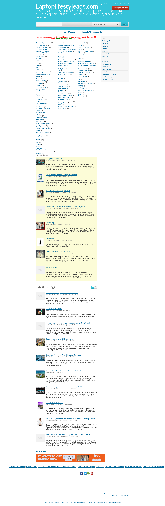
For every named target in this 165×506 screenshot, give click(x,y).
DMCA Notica (65, 502)
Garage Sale (39, 119)
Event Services (62, 92)
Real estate (61, 57)
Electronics (39, 116)
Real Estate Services (64, 83)
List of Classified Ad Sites (114, 467)
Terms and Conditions (102, 502)
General (38, 65)
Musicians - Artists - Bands (85, 51)
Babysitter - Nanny (63, 86)
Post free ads (121, 493)
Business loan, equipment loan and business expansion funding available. (71, 419)
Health (37, 67)
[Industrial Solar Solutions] (40, 406)
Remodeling (50, 223)
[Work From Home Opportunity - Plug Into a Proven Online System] (40, 438)
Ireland (105, 56)
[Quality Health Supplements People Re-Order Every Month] (40, 210)
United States (107, 79)
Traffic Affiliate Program (86, 467)
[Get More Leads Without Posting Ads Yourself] (40, 178)
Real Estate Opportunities (43, 71)
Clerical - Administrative (84, 67)
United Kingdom (108, 77)
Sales (79, 94)
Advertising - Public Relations (86, 63)
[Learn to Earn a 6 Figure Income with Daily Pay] (40, 296)
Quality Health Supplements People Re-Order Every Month (66, 207)
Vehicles (38, 140)
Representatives (40, 73)
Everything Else (40, 136)
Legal (79, 80)
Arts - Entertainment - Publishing (87, 65)
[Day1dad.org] (40, 242)
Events (80, 49)
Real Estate (81, 89)
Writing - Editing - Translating (66, 106)
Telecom (38, 76)
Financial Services (63, 94)
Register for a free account (107, 4)
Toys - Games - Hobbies (42, 132)
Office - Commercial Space (65, 72)
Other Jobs (81, 98)
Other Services (62, 108)
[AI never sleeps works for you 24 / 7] (40, 194)
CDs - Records (40, 107)
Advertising (39, 85)
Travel (37, 78)
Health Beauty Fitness (64, 97)
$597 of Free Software (17, 467)
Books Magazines (41, 103)
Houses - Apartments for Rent (66, 61)
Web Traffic (39, 84)
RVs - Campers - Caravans (43, 150)
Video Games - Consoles (43, 134)
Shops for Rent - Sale (64, 74)
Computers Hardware (41, 112)
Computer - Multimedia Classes (66, 46)
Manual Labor (81, 81)
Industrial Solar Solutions (54, 403)
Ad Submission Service (67, 467)
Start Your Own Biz (41, 91)
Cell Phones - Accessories (43, 108)
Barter (37, 101)
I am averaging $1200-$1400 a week (58, 251)
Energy (38, 62)
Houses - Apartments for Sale (66, 60)
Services (60, 78)
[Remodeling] (40, 226)
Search (124, 24)
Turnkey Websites (41, 80)
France (105, 46)
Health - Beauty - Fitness (65, 95)
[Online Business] (40, 270)
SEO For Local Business (54, 309)
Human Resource (82, 76)
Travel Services (62, 85)
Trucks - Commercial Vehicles (44, 152)
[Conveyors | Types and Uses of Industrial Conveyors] (40, 358)
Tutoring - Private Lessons (65, 51)
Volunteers (81, 53)
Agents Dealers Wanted (42, 51)
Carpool (80, 46)
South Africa (106, 69)
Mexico (105, 61)
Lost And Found (82, 55)
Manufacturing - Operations (85, 83)
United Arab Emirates (109, 74)
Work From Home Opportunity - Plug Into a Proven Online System (68, 435)
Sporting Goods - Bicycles (43, 128)
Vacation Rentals (62, 67)
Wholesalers (39, 55)
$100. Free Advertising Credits (153, 467)
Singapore (105, 66)
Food (37, 64)
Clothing (38, 110)
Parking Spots (62, 69)
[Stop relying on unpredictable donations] (40, 342)
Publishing (38, 69)
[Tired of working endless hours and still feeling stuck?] (40, 390)
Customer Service (83, 69)
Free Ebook (100, 467)
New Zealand (106, 64)
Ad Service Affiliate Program (48, 467)
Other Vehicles (40, 153)
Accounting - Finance (84, 61)
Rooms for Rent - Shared (65, 63)
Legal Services (62, 81)
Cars (37, 143)
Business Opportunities (43, 43)
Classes (60, 43)
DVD (37, 114)
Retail (79, 92)
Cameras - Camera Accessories (44, 105)
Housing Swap (62, 65)
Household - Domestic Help (65, 101)
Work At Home (40, 56)
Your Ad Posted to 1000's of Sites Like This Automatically (82, 32)
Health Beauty (40, 121)
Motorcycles (39, 146)
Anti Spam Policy (56, 502)
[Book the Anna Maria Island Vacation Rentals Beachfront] (40, 374)
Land (59, 70)
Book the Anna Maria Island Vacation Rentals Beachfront (65, 371)
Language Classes (63, 47)
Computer (38, 58)
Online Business (51, 267)
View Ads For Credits (123, 4)
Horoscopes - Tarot (63, 99)
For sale (38, 95)
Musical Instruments (41, 127)
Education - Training (83, 70)
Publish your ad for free (121, 8)
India (105, 51)
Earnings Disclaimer (82, 502)
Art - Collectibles (40, 99)
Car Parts (38, 144)
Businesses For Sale (41, 49)
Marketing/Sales (40, 89)
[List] (92, 287)
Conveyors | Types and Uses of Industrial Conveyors (63, 355)
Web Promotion (40, 82)
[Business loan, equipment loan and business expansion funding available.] (40, 422)
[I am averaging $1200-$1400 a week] (40, 254)
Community (81, 43)
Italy (104, 59)
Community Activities (84, 47)
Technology (81, 96)
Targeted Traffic (31, 467)
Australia (106, 41)
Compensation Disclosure (114, 502)
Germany (105, 48)
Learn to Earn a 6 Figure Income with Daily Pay (62, 293)
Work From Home (40, 46)
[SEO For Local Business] (40, 312)
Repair (59, 104)
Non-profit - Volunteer (84, 87)
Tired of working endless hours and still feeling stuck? (64, 387)
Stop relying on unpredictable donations (59, 339)
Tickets (38, 130)
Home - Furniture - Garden (43, 123)
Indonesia (105, 54)
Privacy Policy (48, 502)
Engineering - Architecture (85, 72)
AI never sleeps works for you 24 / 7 (58, 191)
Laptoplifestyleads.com (67, 6)
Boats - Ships (39, 148)
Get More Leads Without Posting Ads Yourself (61, 175)
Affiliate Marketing (41, 87)
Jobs (79, 58)
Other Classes (62, 53)
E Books (38, 60)
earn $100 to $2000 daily (54, 159)
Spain (104, 72)
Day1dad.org (50, 238)
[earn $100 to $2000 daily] (40, 162)
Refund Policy (72, 502)
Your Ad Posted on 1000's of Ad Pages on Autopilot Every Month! (68, 323)
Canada (105, 43)
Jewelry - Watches (41, 125)
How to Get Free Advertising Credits (120, 495)
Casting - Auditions (63, 88)
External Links (91, 502)
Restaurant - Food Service (85, 90)
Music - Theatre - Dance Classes (67, 49)
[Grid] (95, 287)
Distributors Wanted (41, 53)
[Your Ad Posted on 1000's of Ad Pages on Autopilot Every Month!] (40, 326)
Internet (80, 78)
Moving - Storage (62, 103)
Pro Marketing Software (133, 467)
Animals (38, 98)
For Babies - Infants (41, 118)
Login (97, 4)
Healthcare (81, 74)
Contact (127, 493)
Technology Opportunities (43, 74)
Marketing (80, 85)
